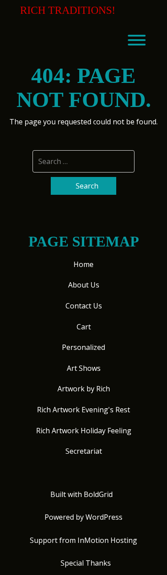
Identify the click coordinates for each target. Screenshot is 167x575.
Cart (84, 327)
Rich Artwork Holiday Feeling (83, 430)
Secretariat (83, 451)
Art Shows (84, 368)
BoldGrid (98, 494)
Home (83, 264)
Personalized (83, 347)
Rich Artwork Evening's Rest (83, 410)
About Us (83, 285)
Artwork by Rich (83, 389)
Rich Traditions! (67, 10)
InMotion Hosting (107, 540)
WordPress (104, 517)
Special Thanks (86, 563)
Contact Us (83, 306)
